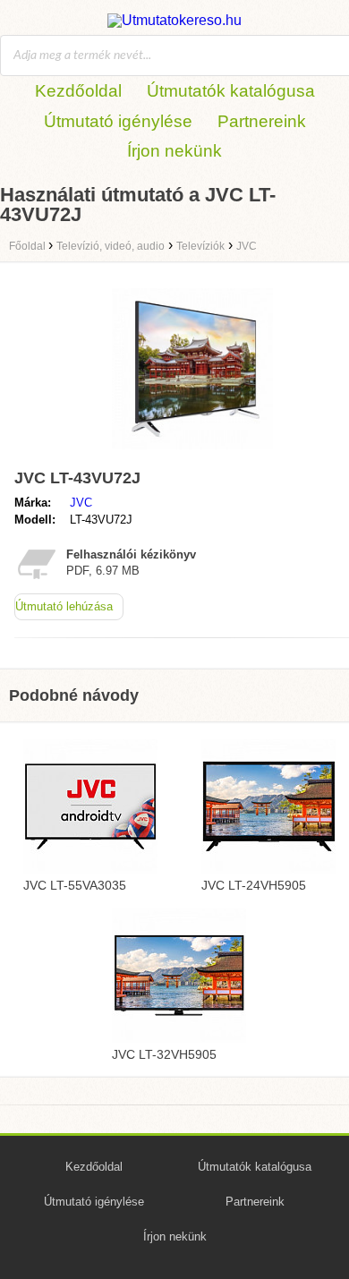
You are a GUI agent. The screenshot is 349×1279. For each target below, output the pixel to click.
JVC (81, 502)
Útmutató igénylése (118, 121)
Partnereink (261, 121)
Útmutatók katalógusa (231, 90)
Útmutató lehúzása (64, 606)
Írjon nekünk (174, 150)
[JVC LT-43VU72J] (192, 453)
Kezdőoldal (78, 90)
